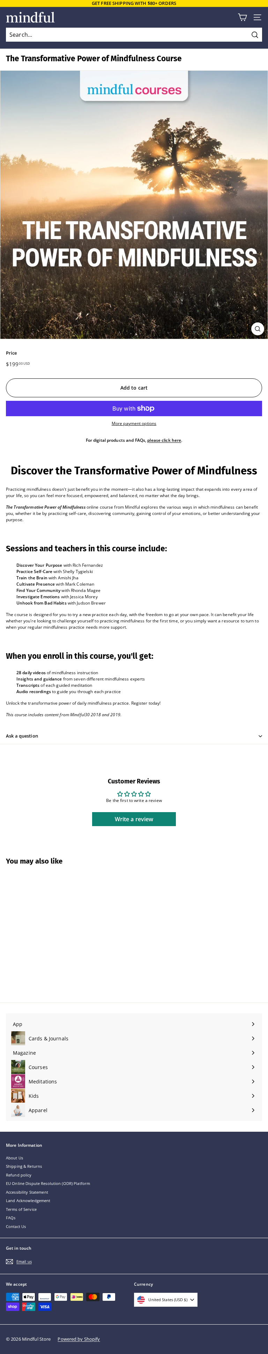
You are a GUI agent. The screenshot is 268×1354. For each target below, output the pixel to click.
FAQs (10, 1217)
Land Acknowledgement (28, 1200)
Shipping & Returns (24, 1166)
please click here (164, 440)
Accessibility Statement (27, 1192)
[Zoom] (257, 328)
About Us (14, 1157)
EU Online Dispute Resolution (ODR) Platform (48, 1183)
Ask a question (22, 736)
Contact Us (16, 1226)
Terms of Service (21, 1209)
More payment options (134, 423)
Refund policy (19, 1175)
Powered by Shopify (79, 1339)
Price (11, 353)
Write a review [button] (134, 819)
